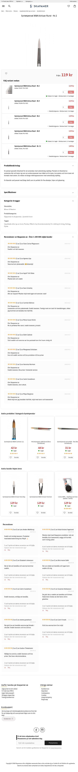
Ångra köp (44, 699)
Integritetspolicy (46, 697)
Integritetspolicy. (56, 748)
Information (73, 1)
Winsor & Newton (10, 209)
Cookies (43, 695)
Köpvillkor (44, 691)
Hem (2, 11)
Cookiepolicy (45, 693)
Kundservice (45, 689)
